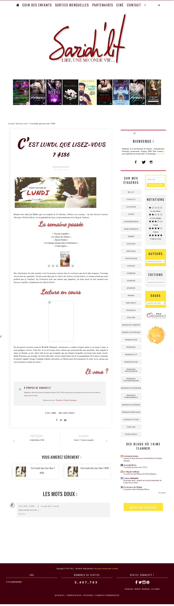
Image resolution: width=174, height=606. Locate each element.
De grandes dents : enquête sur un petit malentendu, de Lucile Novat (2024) (142, 481)
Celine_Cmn (27, 506)
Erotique (131, 251)
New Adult (131, 303)
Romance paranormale (131, 396)
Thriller (131, 427)
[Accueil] (17, 4)
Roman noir (131, 340)
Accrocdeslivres (129, 465)
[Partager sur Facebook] (56, 420)
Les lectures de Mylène (132, 487)
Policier (131, 317)
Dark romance (131, 229)
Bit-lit (131, 192)
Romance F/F (131, 354)
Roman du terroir (131, 325)
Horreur (131, 273)
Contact (134, 4)
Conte (131, 214)
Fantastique (131, 258)
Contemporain (131, 221)
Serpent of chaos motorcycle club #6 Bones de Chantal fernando (142, 459)
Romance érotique (131, 412)
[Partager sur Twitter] (61, 420)
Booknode (146, 589)
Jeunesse (131, 288)
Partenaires (102, 4)
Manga (131, 295)
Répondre (22, 514)
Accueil (11, 123)
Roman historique (131, 332)
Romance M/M (131, 362)
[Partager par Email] (65, 420)
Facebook (59, 400)
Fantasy (131, 266)
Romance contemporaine (131, 379)
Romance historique (131, 388)
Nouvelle (131, 310)
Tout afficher (162, 493)
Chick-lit (131, 199)
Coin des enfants (37, 4)
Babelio (137, 589)
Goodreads (129, 589)
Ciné (120, 4)
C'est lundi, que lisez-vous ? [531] (135, 467)
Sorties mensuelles (72, 4)
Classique (131, 207)
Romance (131, 347)
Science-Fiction (131, 419)
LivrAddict (155, 589)
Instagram (73, 400)
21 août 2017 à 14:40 (50, 506)
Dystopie (131, 244)
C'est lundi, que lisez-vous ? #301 (95, 468)
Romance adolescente (131, 370)
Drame (131, 236)
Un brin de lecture (130, 456)
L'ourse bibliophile (131, 478)
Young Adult (131, 434)
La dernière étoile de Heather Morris (136, 489)
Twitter (66, 400)
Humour (131, 280)
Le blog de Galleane (131, 471)
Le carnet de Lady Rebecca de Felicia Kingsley (139, 474)
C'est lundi (51, 412)
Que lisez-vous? (22, 123)
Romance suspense (131, 405)
